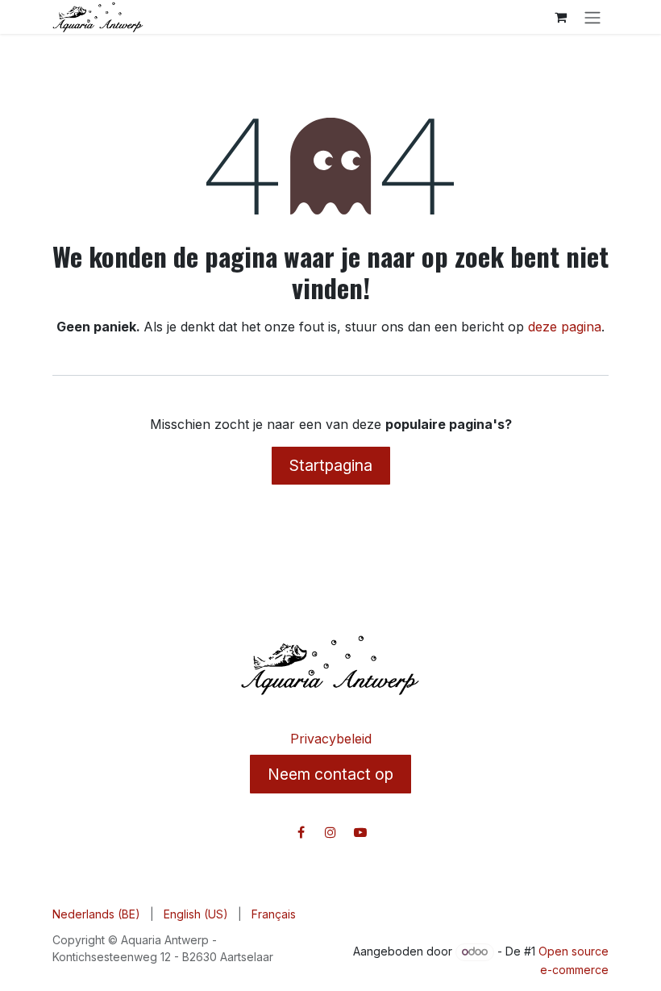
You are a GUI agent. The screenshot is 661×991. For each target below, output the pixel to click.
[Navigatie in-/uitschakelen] (592, 17)
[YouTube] (360, 832)
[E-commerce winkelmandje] (560, 17)
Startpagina (330, 465)
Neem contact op (330, 774)
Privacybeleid (331, 739)
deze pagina (564, 327)
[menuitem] (96, 914)
